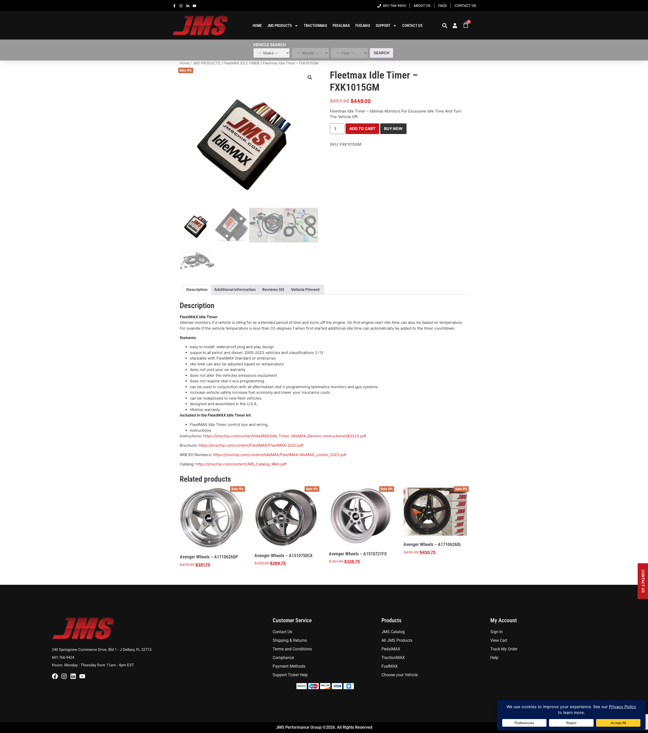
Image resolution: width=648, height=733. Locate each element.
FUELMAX (362, 25)
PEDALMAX (341, 25)
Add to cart (362, 128)
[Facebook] (55, 676)
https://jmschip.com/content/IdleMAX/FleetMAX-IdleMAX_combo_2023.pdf (279, 454)
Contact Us (412, 25)
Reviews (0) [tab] (273, 289)
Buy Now (393, 128)
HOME (257, 25)
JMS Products (279, 25)
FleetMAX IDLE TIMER (241, 63)
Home (184, 63)
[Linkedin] (73, 676)
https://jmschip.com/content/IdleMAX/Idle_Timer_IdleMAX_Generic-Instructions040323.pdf (284, 436)
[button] (309, 77)
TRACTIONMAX (315, 25)
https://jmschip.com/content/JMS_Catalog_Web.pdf (240, 464)
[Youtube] (82, 676)
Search (381, 52)
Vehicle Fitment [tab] (305, 289)
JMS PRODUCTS (206, 63)
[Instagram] (64, 676)
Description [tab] (197, 289)
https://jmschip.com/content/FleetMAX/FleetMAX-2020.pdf (250, 445)
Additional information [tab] (235, 289)
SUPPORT (383, 25)
